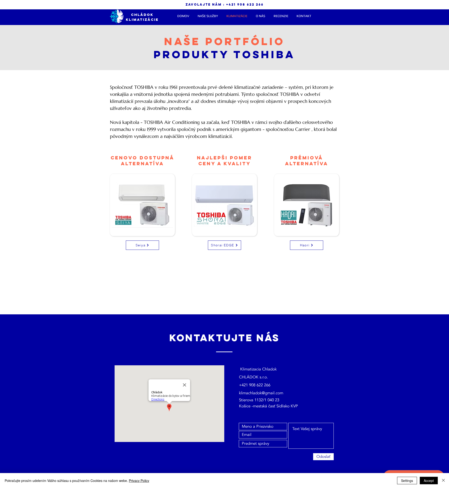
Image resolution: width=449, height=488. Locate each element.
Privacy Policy (139, 480)
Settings (407, 480)
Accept (429, 480)
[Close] (443, 480)
